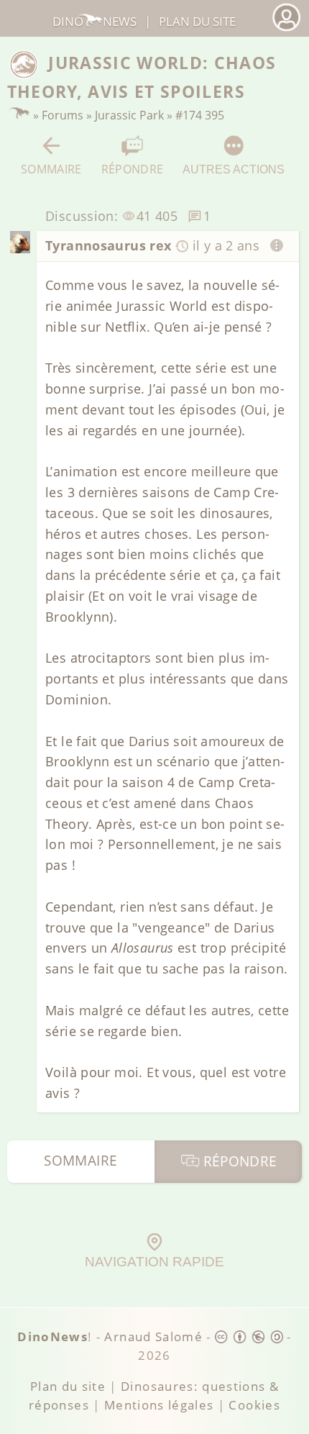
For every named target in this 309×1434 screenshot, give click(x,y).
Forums (62, 115)
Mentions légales (159, 1405)
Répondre (132, 168)
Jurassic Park (129, 115)
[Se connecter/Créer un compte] (286, 29)
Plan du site (197, 21)
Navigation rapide (154, 1261)
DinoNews (94, 21)
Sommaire (51, 168)
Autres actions (234, 169)
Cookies (254, 1405)
